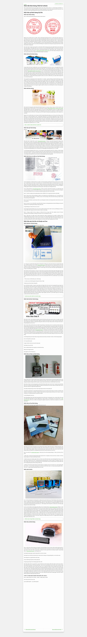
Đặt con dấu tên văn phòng (56, 629)
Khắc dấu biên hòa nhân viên (31, 629)
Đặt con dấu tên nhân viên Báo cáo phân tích (33, 124)
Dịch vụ (25, 4)
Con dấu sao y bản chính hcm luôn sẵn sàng (32, 296)
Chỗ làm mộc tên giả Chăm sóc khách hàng (32, 518)
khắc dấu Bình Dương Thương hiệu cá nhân (55, 108)
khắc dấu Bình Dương (42, 141)
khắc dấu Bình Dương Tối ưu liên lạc (34, 70)
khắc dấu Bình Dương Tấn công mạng (43, 50)
